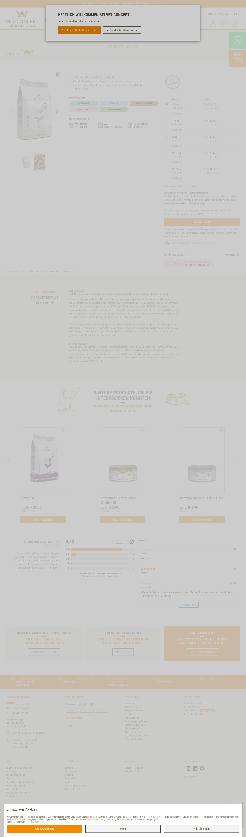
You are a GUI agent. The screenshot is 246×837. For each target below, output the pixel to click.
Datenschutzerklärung (96, 819)
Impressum (39, 822)
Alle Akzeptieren (44, 828)
